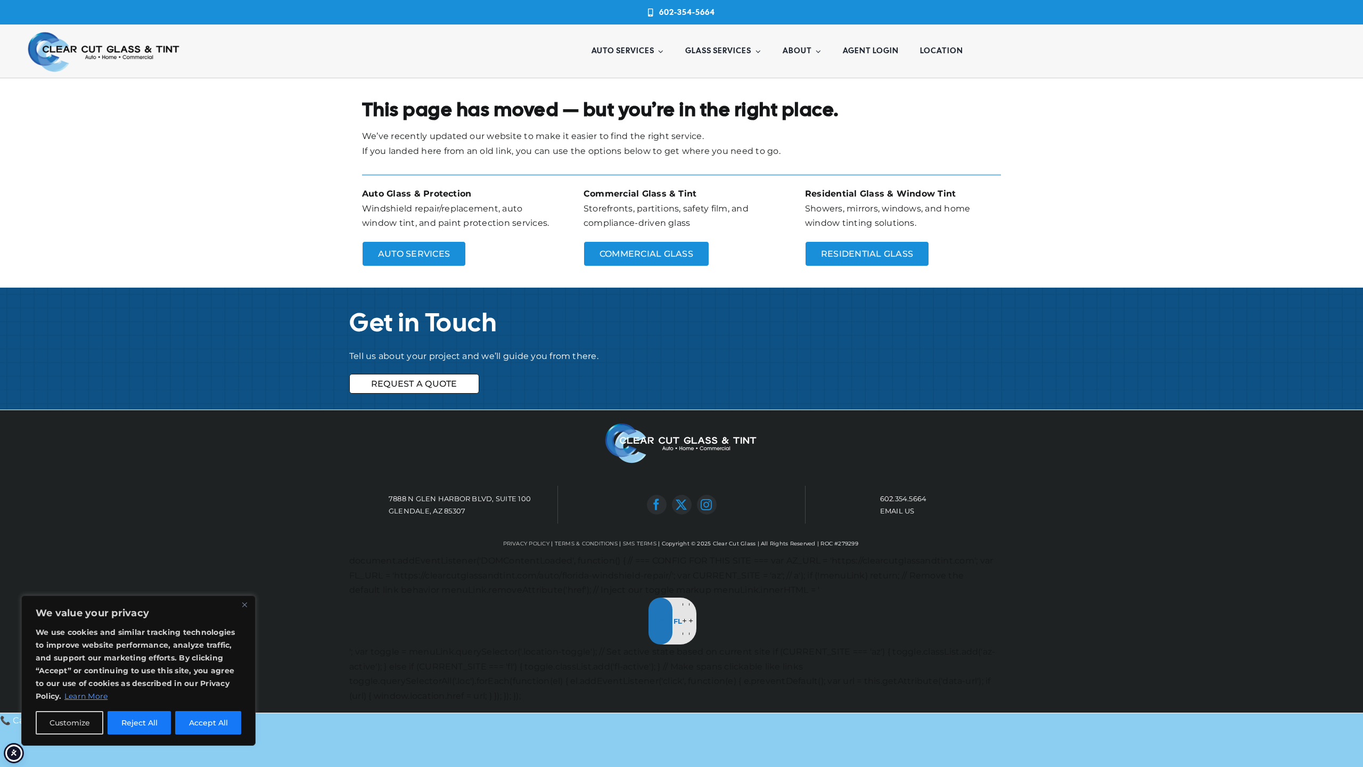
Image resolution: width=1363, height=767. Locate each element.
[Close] (244, 604)
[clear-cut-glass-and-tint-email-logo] (104, 32)
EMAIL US (897, 511)
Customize (70, 723)
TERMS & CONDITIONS (586, 543)
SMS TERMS (639, 543)
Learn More (86, 696)
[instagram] (707, 505)
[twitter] (682, 505)
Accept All (208, 723)
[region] (138, 670)
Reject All (139, 723)
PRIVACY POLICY (526, 543)
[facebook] (657, 505)
